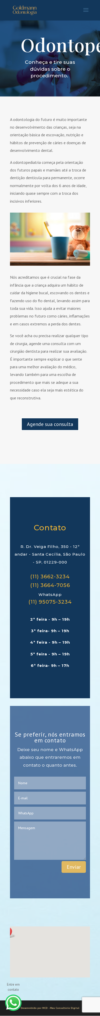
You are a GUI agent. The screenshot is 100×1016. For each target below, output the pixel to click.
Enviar (74, 867)
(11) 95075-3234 (50, 602)
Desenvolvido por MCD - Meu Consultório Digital (50, 1008)
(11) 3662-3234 (50, 576)
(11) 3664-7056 (50, 585)
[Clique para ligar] (13, 1003)
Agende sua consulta (50, 424)
